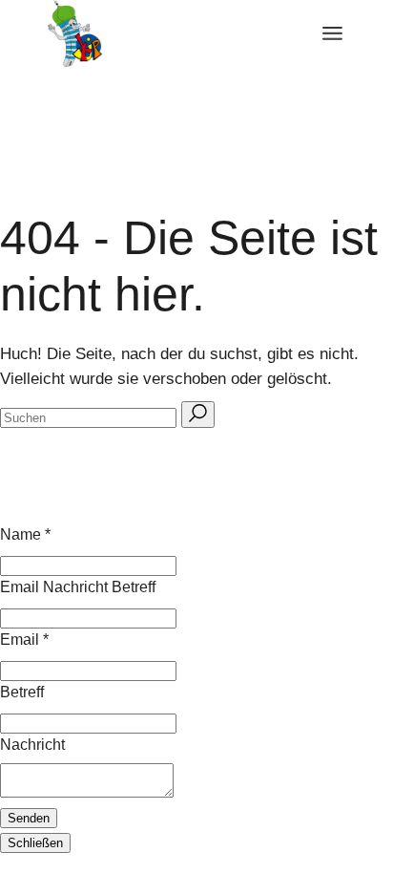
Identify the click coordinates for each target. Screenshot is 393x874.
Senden (29, 818)
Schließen (35, 843)
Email (24, 639)
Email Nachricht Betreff (77, 587)
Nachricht (32, 744)
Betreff (22, 692)
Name (25, 534)
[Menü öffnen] (332, 33)
